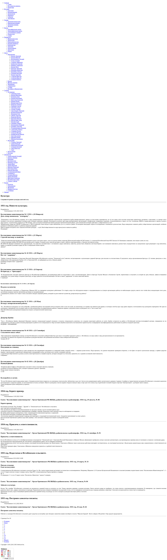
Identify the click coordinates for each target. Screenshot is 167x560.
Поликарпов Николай (17, 125)
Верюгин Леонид (16, 104)
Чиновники (11, 84)
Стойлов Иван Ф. (16, 78)
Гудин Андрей (15, 60)
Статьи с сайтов (12, 181)
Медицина (11, 187)
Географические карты (14, 29)
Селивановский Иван (14, 172)
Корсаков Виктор (16, 118)
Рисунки (10, 153)
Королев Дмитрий (16, 68)
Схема (9, 4)
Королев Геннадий (13, 167)
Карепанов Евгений (17, 145)
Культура (10, 184)
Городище (11, 10)
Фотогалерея (11, 151)
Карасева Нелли (16, 117)
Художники (11, 92)
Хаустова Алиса (16, 136)
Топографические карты (15, 31)
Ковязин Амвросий (17, 65)
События (10, 17)
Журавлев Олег (15, 114)
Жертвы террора (12, 82)
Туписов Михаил (16, 132)
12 (5, 538)
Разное (10, 51)
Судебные (11, 190)
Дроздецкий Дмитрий (17, 111)
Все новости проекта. (14, 6)
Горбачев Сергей (16, 106)
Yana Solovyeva (15, 148)
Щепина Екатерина (17, 139)
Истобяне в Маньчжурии (15, 89)
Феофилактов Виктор (17, 134)
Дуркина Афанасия (17, 62)
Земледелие (11, 40)
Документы (11, 18)
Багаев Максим (15, 57)
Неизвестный (15, 121)
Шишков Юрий (15, 137)
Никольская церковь (14, 23)
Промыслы (7, 37)
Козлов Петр (15, 67)
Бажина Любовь (12, 157)
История (6, 9)
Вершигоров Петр (16, 103)
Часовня (10, 26)
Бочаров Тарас (15, 96)
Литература (7, 154)
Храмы (6, 20)
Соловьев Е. (11, 173)
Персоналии (11, 54)
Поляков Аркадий (16, 126)
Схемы (10, 35)
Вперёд (6, 540)
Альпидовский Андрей (14, 156)
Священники (11, 85)
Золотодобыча (12, 48)
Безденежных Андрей (17, 59)
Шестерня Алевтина (14, 178)
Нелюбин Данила (16, 71)
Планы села (11, 34)
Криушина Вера (12, 168)
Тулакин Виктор (12, 175)
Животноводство (13, 39)
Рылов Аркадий (16, 75)
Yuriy (12, 150)
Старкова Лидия (16, 131)
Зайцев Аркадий (16, 115)
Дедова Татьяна (15, 109)
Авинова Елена (15, 93)
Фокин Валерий (12, 176)
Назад (6, 523)
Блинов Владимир (16, 98)
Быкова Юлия (15, 101)
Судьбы (10, 87)
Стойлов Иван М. (16, 76)
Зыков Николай (15, 143)
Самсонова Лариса (16, 129)
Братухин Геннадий (17, 100)
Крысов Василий (13, 170)
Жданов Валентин (16, 112)
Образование (11, 186)
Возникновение (12, 12)
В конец (6, 541)
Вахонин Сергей (12, 162)
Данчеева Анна (15, 107)
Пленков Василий (16, 73)
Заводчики (11, 50)
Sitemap (6, 192)
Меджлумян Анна (16, 120)
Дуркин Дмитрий (16, 142)
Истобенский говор (13, 179)
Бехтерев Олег (12, 161)
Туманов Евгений (16, 147)
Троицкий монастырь (14, 21)
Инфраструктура (13, 189)
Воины (10, 81)
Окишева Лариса (16, 123)
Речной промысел (13, 43)
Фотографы (11, 140)
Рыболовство (11, 45)
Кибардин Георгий (16, 64)
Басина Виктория (16, 95)
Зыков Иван (11, 164)
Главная (6, 3)
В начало (6, 521)
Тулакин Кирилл (16, 79)
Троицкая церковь (13, 24)
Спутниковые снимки (14, 32)
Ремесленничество (13, 42)
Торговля (10, 46)
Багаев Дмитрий (16, 56)
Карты (6, 28)
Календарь (11, 7)
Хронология (11, 14)
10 (5, 535)
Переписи (11, 15)
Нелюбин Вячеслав (17, 70)
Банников (10, 159)
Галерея (6, 90)
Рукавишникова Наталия (18, 128)
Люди (6, 53)
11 (4, 537)
